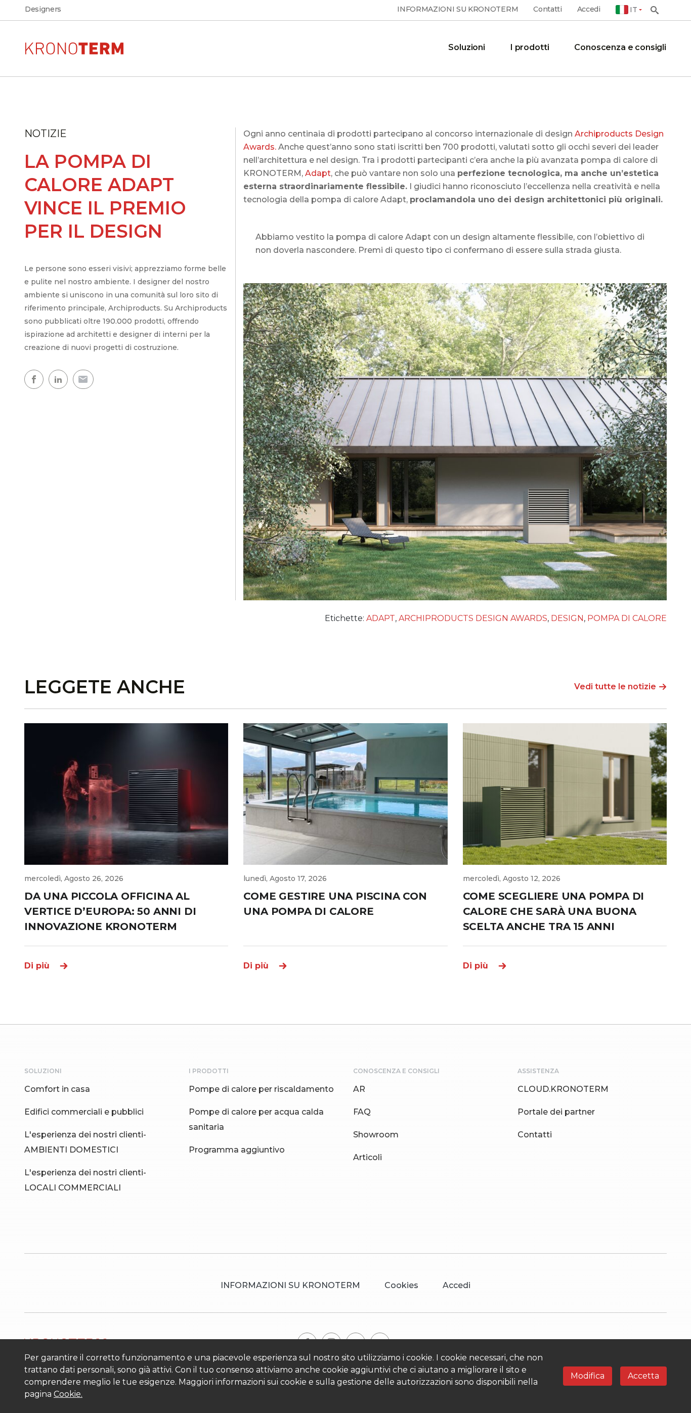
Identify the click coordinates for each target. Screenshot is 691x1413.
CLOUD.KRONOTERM (563, 1089)
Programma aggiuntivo (237, 1150)
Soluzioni (466, 47)
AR (359, 1089)
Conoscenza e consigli (620, 47)
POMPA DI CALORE (627, 618)
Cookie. (68, 1394)
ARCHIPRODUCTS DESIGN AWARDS (473, 618)
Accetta (643, 1376)
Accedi (588, 9)
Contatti (547, 9)
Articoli (367, 1157)
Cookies (401, 1285)
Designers (43, 9)
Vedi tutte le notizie (615, 686)
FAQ (362, 1112)
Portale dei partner (556, 1112)
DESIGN (567, 618)
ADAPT (380, 618)
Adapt (318, 173)
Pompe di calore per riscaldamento (261, 1089)
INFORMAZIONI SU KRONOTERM (457, 9)
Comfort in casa (57, 1089)
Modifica (587, 1376)
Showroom (376, 1134)
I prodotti (529, 47)
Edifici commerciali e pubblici (84, 1112)
